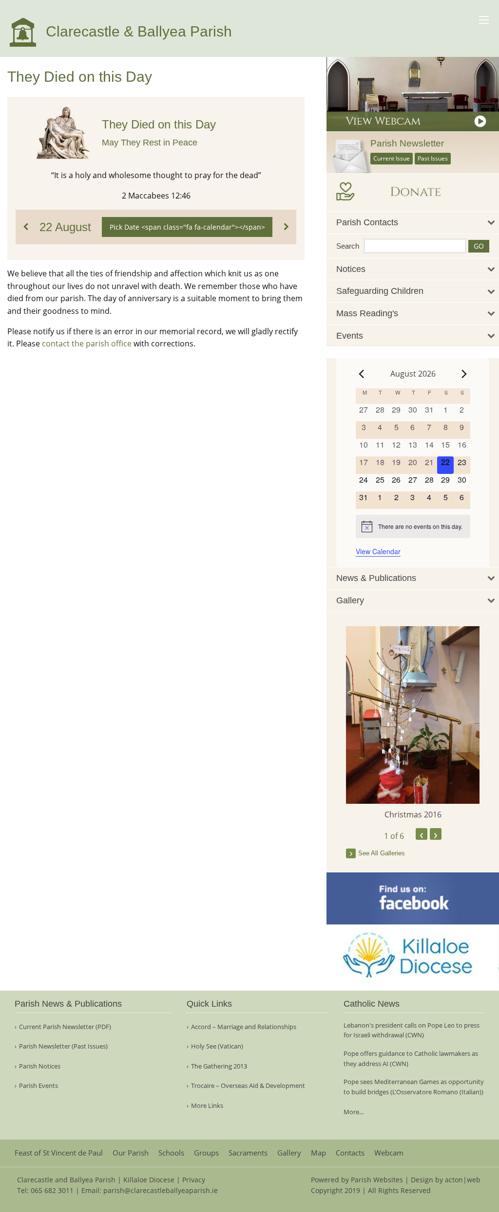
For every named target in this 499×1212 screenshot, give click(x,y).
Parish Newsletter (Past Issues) (63, 1046)
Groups (206, 1153)
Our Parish (131, 1153)
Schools (171, 1153)
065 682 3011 (52, 1190)
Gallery (289, 1153)
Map (318, 1153)
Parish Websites (377, 1179)
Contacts (350, 1153)
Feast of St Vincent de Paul (59, 1153)
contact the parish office (87, 343)
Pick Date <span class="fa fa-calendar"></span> (187, 227)
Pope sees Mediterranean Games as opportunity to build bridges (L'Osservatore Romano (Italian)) (414, 1086)
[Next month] (464, 374)
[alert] (413, 526)
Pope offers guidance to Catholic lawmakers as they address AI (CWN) (411, 1058)
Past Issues (433, 158)
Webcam (388, 1153)
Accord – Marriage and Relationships (243, 1027)
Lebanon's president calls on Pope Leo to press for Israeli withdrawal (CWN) (412, 1030)
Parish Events (38, 1086)
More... (354, 1111)
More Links (207, 1106)
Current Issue (391, 158)
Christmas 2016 (412, 814)
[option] (413, 723)
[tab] (412, 223)
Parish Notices (39, 1066)
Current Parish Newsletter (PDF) (65, 1027)
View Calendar (378, 551)
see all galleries (381, 853)
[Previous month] (361, 374)
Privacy (193, 1179)
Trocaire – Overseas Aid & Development (248, 1086)
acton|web (462, 1179)
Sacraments (248, 1153)
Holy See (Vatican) (217, 1046)
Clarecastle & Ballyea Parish (137, 31)
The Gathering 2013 (219, 1066)
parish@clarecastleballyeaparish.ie (160, 1190)
